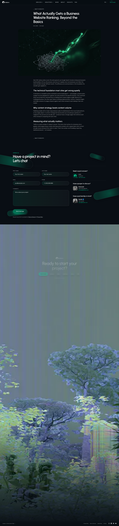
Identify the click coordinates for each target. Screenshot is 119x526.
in (83, 199)
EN (105, 2)
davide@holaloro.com (83, 202)
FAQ (76, 2)
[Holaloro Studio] (5, 2)
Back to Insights (38, 9)
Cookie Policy (99, 523)
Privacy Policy (40, 217)
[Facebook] (114, 523)
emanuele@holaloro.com (83, 190)
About (63, 2)
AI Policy (104, 523)
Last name (44, 170)
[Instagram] (109, 523)
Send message (20, 211)
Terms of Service (31, 217)
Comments (16, 188)
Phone (43, 179)
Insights (70, 2)
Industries (48, 2)
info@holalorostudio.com (59, 278)
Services (39, 2)
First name (16, 170)
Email (14, 179)
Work (57, 2)
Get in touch (112, 2)
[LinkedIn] (111, 523)
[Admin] (15, 523)
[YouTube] (116, 523)
